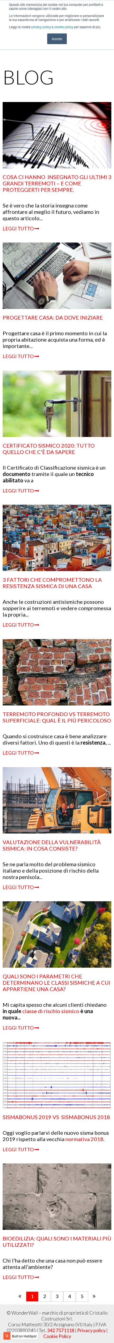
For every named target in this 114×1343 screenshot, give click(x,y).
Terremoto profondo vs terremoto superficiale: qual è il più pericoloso (57, 717)
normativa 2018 (84, 1139)
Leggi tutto (18, 228)
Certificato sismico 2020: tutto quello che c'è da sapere (49, 448)
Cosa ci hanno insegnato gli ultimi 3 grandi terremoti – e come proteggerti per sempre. (57, 183)
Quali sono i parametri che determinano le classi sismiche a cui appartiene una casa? (56, 982)
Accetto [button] (57, 38)
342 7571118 (60, 1330)
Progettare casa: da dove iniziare (53, 317)
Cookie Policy (57, 1336)
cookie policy (64, 26)
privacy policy (41, 26)
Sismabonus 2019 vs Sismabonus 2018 (56, 1117)
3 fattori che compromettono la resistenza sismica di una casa (52, 582)
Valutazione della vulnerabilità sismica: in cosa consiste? (52, 845)
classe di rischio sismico (51, 1011)
